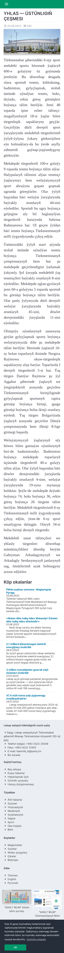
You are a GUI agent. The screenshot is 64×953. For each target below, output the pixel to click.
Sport (11, 822)
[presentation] (5, 913)
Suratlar (12, 848)
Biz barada (14, 755)
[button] (36, 939)
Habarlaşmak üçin (18, 776)
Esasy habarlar (16, 773)
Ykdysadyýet (15, 807)
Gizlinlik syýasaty (18, 780)
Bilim (10, 829)
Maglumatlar (15, 845)
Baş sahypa (14, 769)
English (12, 879)
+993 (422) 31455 (25, 747)
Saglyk (12, 818)
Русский (13, 882)
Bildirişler (13, 860)
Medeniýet (14, 810)
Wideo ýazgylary (17, 852)
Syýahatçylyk (15, 814)
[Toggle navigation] (6, 4)
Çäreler (12, 856)
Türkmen (13, 875)
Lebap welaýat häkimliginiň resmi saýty (27, 725)
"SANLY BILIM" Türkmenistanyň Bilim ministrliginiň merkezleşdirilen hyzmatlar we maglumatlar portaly (47, 921)
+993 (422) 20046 (37, 743)
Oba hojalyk (15, 825)
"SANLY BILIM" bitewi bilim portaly (16, 909)
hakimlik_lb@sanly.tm (28, 751)
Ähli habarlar (15, 799)
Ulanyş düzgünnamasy (21, 784)
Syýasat (12, 803)
